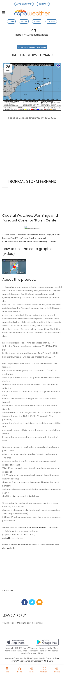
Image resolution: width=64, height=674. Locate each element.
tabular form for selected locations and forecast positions (30, 527)
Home (18, 35)
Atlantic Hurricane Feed (36, 35)
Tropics (51, 21)
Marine (37, 21)
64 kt (8, 538)
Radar (24, 21)
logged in (19, 622)
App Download (24, 4)
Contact (43, 4)
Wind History (12, 496)
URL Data (48, 660)
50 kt (32, 534)
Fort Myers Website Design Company (35, 659)
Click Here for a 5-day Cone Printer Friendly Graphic (29, 241)
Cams (11, 21)
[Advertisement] (32, 131)
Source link (7, 590)
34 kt (26, 534)
